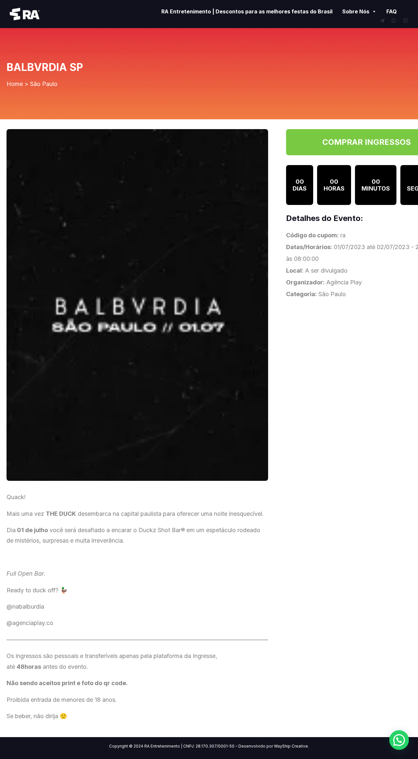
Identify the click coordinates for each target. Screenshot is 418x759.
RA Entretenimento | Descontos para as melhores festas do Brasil (246, 11)
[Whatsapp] (393, 20)
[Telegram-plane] (382, 20)
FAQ (391, 11)
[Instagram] (405, 20)
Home (15, 83)
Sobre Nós (355, 11)
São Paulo (43, 83)
